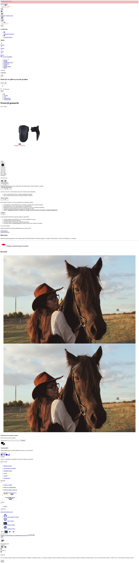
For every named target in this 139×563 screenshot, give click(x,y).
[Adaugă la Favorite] (2, 181)
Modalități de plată (7, 470)
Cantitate (3, 545)
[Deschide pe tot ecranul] (4, 162)
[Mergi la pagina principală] (6, 7)
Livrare (5, 473)
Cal (5, 96)
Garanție (3, 212)
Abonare (23, 440)
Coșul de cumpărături (7, 56)
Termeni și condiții (7, 485)
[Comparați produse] (2, 12)
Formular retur (6, 478)
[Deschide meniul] (2, 20)
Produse (6, 95)
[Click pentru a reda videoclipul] (3, 165)
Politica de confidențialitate (9, 487)
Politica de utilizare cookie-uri (10, 489)
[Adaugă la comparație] (5, 181)
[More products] (5, 83)
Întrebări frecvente (7, 465)
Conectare (3, 15)
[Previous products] (2, 83)
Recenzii (7, 232)
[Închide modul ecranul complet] (2, 162)
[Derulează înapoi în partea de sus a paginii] (2, 537)
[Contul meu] (2, 14)
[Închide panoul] (2, 91)
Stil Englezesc (7, 98)
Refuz (2, 561)
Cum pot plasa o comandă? (9, 468)
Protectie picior (7, 99)
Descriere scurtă (4, 183)
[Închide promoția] (1, 2)
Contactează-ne (4, 230)
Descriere (3, 232)
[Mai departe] (4, 173)
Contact (5, 506)
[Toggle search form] (2, 9)
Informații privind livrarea (6, 187)
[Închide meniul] (2, 26)
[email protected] (17, 223)
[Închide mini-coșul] (2, 76)
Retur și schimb (4, 198)
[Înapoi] (2, 173)
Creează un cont (9, 15)
